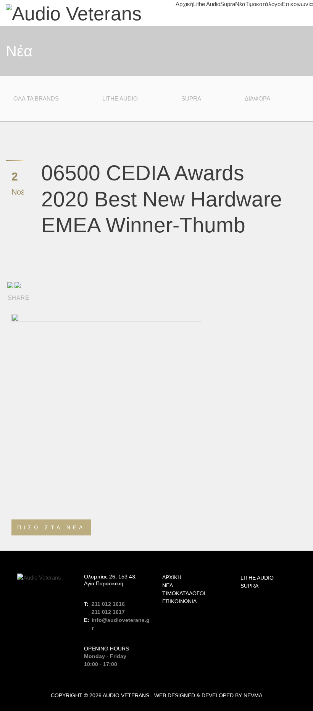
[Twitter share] (18, 284)
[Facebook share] (10, 284)
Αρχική (184, 4)
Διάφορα (257, 98)
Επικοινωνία (297, 4)
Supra (227, 4)
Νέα (240, 4)
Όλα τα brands (36, 98)
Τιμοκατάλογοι (263, 4)
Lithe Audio (206, 4)
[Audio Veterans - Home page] (74, 13)
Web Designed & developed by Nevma (208, 695)
